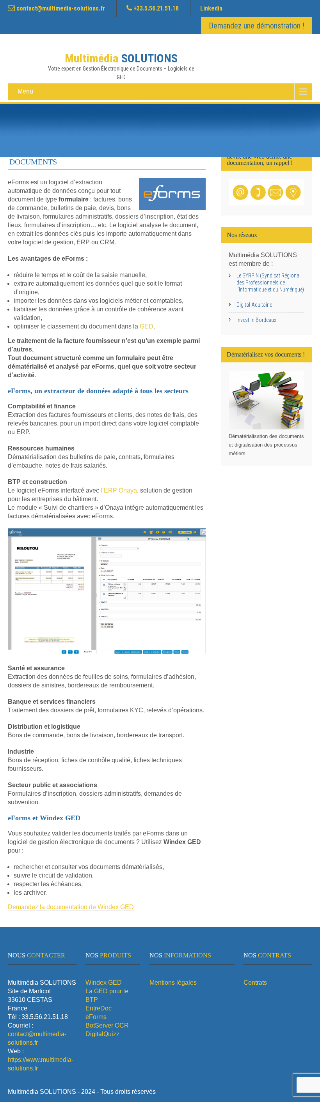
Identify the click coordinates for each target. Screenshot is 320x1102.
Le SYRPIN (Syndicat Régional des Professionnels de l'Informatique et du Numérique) (270, 282)
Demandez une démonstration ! (256, 25)
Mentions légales (173, 982)
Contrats (255, 982)
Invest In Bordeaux (256, 320)
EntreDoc (98, 1008)
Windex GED (103, 982)
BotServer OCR (107, 1025)
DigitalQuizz (102, 1034)
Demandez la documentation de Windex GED (71, 907)
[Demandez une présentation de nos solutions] (266, 203)
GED (146, 326)
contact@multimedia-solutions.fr (60, 8)
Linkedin (211, 8)
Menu (25, 91)
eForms (96, 1017)
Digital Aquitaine (254, 305)
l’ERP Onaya (119, 490)
